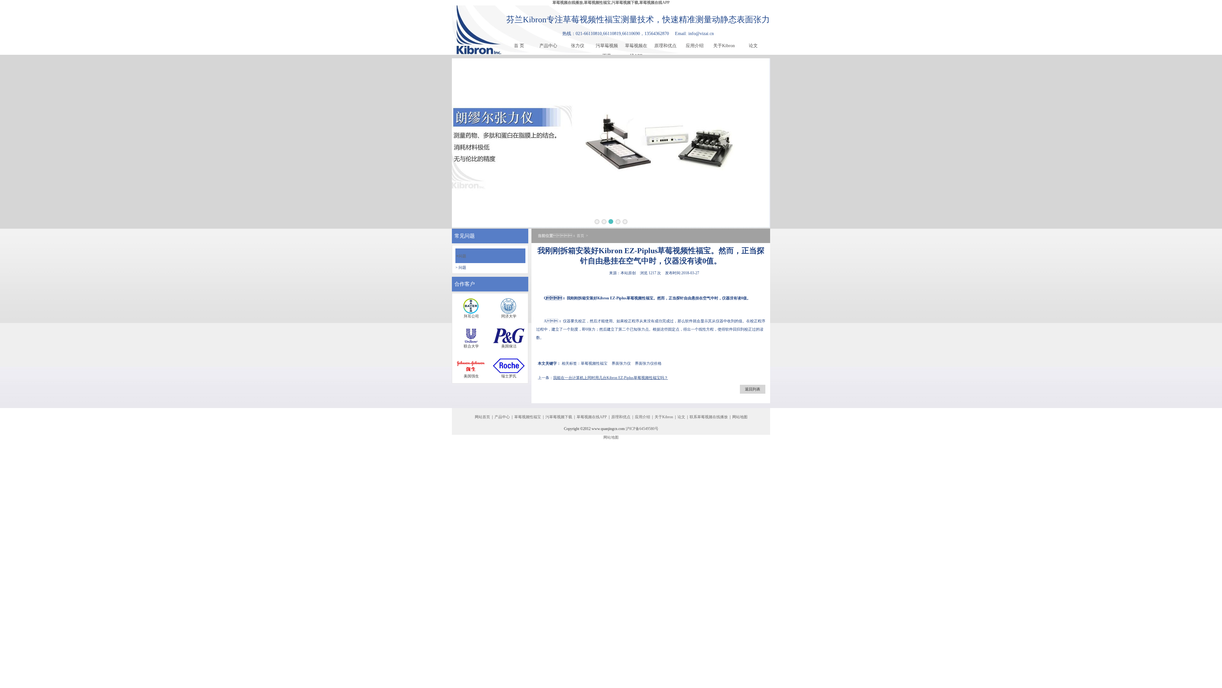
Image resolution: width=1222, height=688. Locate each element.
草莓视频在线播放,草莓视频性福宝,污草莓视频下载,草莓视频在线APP (611, 2)
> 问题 (460, 267)
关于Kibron (724, 45)
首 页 (519, 45)
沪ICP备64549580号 (642, 428)
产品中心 (548, 45)
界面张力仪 (621, 363)
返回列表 (752, 389)
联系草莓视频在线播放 (709, 417)
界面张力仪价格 (648, 363)
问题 (461, 256)
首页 (580, 235)
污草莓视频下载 (607, 47)
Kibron (603, 298)
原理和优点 (665, 45)
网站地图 (740, 417)
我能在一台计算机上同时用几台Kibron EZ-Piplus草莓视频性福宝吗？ (610, 378)
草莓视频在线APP (636, 47)
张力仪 (577, 45)
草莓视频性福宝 (640, 298)
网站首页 (482, 417)
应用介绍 (695, 45)
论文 (753, 45)
